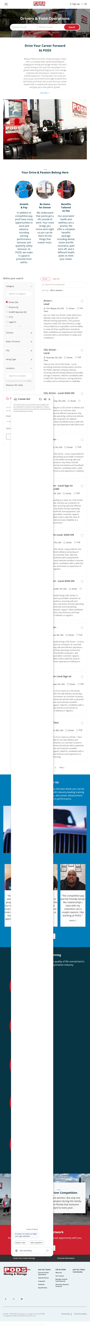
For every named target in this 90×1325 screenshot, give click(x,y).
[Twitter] (13, 1298)
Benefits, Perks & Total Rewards (61, 1280)
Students (41, 1284)
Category (10, 286)
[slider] (29, 381)
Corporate (41, 1281)
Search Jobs (25, 1269)
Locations (10, 368)
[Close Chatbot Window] (49, 399)
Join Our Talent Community (79, 1270)
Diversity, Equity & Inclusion (62, 1285)
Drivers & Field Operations (43, 1273)
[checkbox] (82, 301)
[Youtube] (21, 1298)
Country (9, 332)
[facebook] (5, 1298)
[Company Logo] (39, 3)
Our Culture (60, 1276)
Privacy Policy (65, 1314)
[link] (75, 3)
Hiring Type (11, 359)
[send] (47, 1250)
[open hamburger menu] (6, 4)
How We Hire (42, 1288)
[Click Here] (45, 129)
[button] (72, 27)
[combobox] (19, 376)
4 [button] (55, 767)
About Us (59, 1273)
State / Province (13, 341)
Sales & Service (43, 1278)
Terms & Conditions (80, 1314)
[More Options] (16, 1250)
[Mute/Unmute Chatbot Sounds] (45, 399)
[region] (32, 824)
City (7, 350)
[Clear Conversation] (40, 399)
